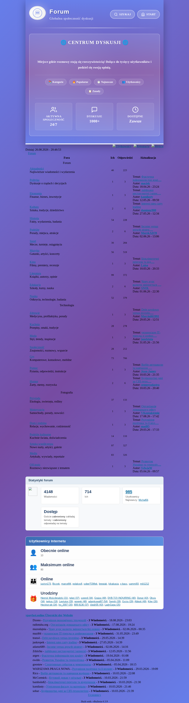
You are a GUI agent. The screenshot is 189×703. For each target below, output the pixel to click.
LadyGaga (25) (112, 604)
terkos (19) (52, 601)
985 (129, 491)
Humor (34, 381)
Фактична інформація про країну (62, 655)
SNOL (145, 288)
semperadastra (150, 384)
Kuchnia (35, 324)
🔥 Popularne (80, 81)
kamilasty (147, 196)
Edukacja (35, 284)
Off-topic (35, 464)
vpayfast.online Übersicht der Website (49, 615)
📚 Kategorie (55, 81)
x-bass (123, 583)
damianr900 (148, 210)
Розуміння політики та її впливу (92, 668)
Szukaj (125, 14)
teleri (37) (74, 598)
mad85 (145, 426)
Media (33, 453)
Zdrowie (35, 312)
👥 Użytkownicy (131, 81)
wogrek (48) (80, 601)
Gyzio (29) (127, 601)
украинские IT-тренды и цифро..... (146, 334)
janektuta (147, 339)
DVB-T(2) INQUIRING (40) (122, 598)
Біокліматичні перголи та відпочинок (71, 682)
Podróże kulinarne (40, 434)
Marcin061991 (150, 316)
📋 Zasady (94, 91)
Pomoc (34, 368)
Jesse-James (148, 371)
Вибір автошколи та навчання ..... (148, 366)
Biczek (56, 583)
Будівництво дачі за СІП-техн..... (148, 380)
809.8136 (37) (81, 604)
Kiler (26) (152, 601)
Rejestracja (143, 146)
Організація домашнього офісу (144, 408)
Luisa (144, 265)
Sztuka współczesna (41, 443)
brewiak (103, 583)
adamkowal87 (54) (98, 601)
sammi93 (134, 583)
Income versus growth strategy (65, 646)
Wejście (159, 146)
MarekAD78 (149, 233)
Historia (34, 218)
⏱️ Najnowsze (105, 81)
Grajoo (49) (100, 598)
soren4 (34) (87, 598)
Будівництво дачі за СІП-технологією (64, 691)
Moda (33, 335)
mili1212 (144, 583)
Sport (33, 241)
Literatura (35, 273)
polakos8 (77, 583)
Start (151, 14)
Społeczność (37, 347)
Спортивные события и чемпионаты (68, 664)
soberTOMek (90, 583)
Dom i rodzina (38, 423)
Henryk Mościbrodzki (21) (54, 598)
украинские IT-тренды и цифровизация (68, 633)
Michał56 (143, 500)
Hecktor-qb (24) (49, 604)
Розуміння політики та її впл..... (146, 421)
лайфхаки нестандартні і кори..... (147, 192)
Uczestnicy (94, 695)
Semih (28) (115, 601)
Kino (33, 261)
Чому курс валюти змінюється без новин (74, 629)
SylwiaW (146, 468)
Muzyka (34, 250)
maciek (145, 183)
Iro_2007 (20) (66, 604)
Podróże (34, 229)
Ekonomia (36, 193)
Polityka (34, 180)
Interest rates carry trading (62, 642)
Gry (32, 356)
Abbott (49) (140, 601)
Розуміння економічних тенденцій (64, 620)
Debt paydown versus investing (60, 637)
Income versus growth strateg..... (145, 228)
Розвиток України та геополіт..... (147, 463)
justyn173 (46, 583)
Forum (32, 153)
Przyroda (35, 398)
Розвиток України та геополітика (63, 660)
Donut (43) (142, 598)
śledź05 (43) (96, 604)
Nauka (33, 296)
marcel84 (66, 583)
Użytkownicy (123, 146)
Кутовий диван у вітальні (65, 677)
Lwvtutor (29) (66, 601)
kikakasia (114, 583)
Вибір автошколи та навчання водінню (65, 673)
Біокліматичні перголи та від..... (146, 260)
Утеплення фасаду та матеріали (66, 686)
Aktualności (37, 168)
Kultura (34, 206)
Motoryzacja (37, 409)
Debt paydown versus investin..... (146, 311)
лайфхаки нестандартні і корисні (65, 651)
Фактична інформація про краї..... (147, 178)
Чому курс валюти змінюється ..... (147, 283)
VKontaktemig (150, 412)
